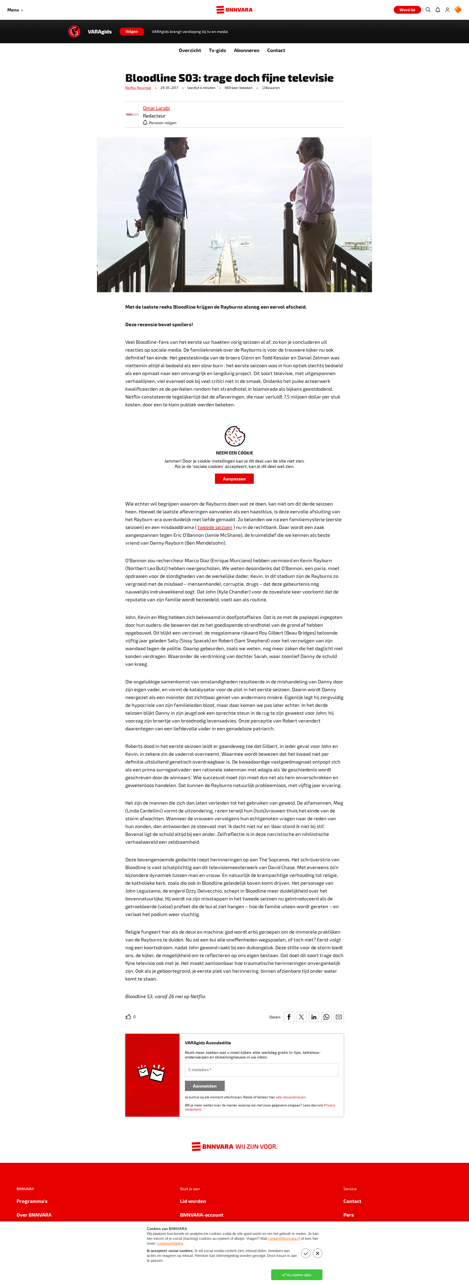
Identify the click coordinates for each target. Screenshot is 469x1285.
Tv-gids (217, 50)
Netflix (131, 88)
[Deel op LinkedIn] (314, 1017)
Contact (276, 50)
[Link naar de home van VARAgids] (74, 31)
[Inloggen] (447, 10)
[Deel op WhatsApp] (326, 1017)
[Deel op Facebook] (289, 1017)
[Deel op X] (301, 1017)
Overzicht (190, 50)
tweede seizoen (215, 527)
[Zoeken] (428, 10)
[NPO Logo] (458, 10)
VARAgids (100, 31)
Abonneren (246, 50)
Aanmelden (205, 1085)
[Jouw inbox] (438, 10)
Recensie (144, 88)
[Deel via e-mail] (339, 1017)
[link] (132, 115)
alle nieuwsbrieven (291, 1097)
